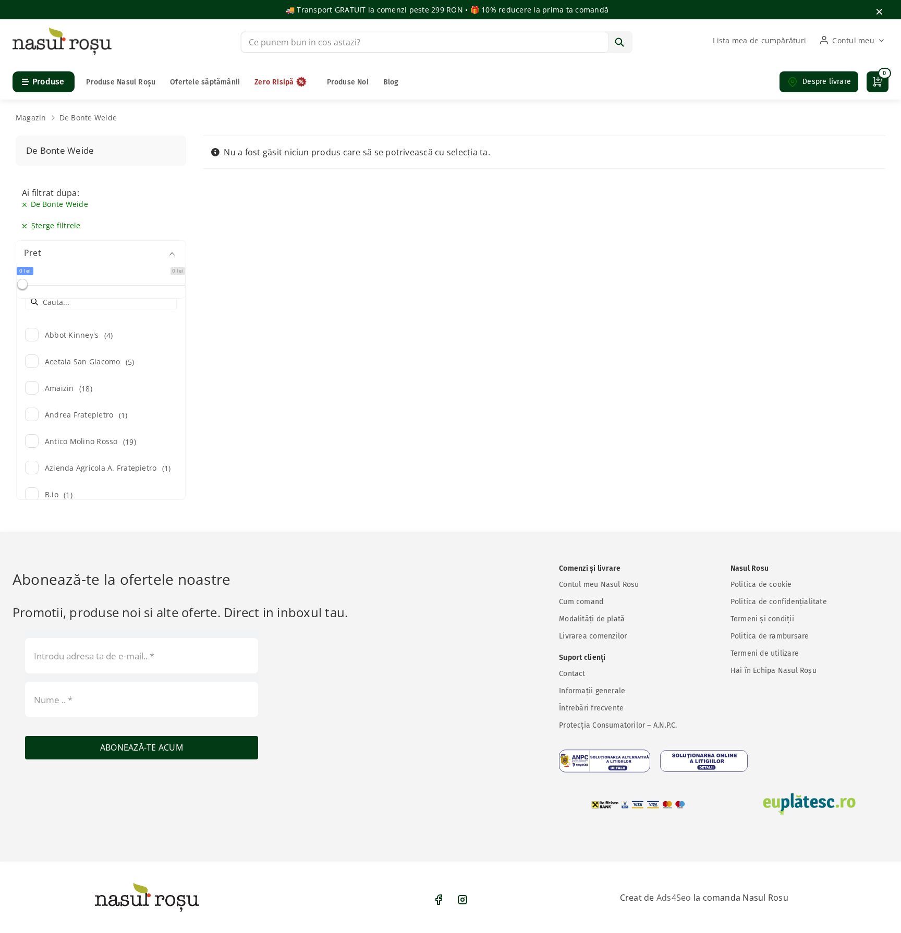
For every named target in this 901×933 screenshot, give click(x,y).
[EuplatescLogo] (809, 804)
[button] (819, 81)
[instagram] (462, 899)
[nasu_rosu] (62, 31)
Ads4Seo (673, 897)
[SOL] (704, 761)
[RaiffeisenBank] (638, 804)
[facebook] (438, 899)
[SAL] (604, 761)
